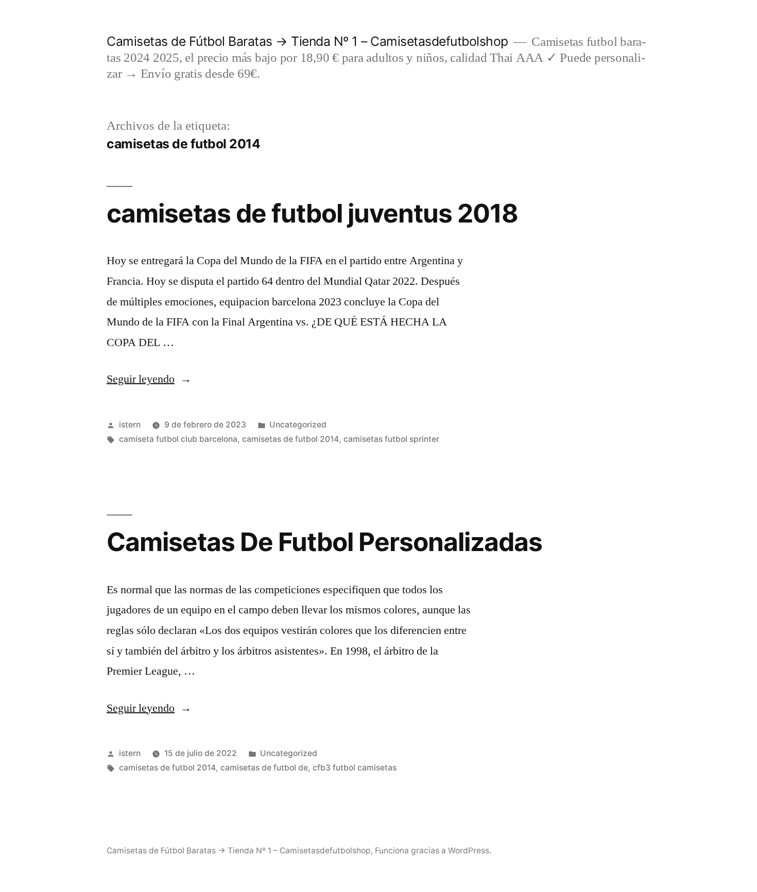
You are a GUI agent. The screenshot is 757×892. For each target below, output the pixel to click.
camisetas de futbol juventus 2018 (312, 213)
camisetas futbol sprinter (391, 439)
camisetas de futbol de (264, 768)
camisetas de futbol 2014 (290, 439)
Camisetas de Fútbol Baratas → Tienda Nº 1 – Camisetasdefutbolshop (307, 41)
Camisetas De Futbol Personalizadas (324, 541)
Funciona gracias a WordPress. (433, 850)
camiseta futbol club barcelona (178, 439)
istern (130, 425)
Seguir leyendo (149, 379)
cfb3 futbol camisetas (355, 768)
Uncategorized (297, 425)
